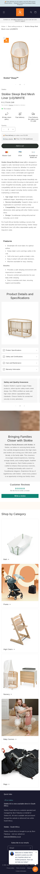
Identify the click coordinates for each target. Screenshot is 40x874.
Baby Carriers (8, 739)
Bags (5, 784)
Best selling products (15, 26)
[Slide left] (16, 84)
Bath (5, 559)
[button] (4, 12)
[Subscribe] (30, 848)
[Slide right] (24, 84)
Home (3, 26)
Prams (6, 604)
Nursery (6, 694)
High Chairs (8, 649)
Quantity (4, 125)
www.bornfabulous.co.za (12, 836)
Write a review (19, 496)
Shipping (11, 105)
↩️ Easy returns (8, 139)
